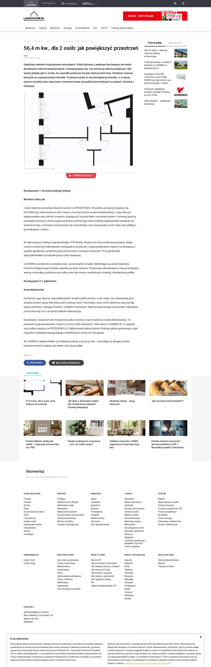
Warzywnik (129, 524)
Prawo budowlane (66, 563)
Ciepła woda (30, 521)
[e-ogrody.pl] (69, 3)
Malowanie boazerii (67, 511)
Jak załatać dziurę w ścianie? (105, 566)
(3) (83, 175)
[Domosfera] (49, 3)
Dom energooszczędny (69, 589)
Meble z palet (131, 515)
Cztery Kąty (29, 563)
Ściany (27, 531)
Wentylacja (62, 582)
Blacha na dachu (65, 521)
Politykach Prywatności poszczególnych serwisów (147, 663)
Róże (127, 566)
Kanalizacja (62, 585)
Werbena (128, 595)
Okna (26, 508)
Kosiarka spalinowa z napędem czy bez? (135, 542)
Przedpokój (96, 511)
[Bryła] (88, 3)
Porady (27, 498)
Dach (26, 515)
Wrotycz (128, 534)
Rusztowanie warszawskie (70, 515)
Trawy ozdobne (132, 546)
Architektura (82, 28)
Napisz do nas (31, 618)
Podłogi (61, 498)
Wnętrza (55, 28)
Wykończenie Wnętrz (68, 502)
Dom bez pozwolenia (68, 560)
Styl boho (95, 521)
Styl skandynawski (100, 524)
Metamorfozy (97, 518)
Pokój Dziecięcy (166, 505)
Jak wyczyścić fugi (100, 569)
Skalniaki (128, 505)
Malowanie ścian (65, 505)
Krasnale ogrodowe (134, 531)
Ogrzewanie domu (33, 524)
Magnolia (129, 537)
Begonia (128, 563)
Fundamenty (30, 527)
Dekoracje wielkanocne (169, 521)
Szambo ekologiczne (68, 524)
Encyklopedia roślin (134, 527)
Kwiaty (127, 598)
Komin (27, 505)
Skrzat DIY (96, 560)
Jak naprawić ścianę (101, 579)
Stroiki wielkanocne (168, 524)
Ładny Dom (29, 560)
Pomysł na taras (166, 566)
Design (68, 28)
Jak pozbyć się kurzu (101, 572)
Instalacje (28, 534)
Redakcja (28, 621)
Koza (59, 572)
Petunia (128, 592)
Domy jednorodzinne (168, 560)
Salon (93, 498)
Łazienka (95, 502)
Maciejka (128, 579)
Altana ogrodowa (132, 502)
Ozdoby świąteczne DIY (170, 508)
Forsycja (128, 582)
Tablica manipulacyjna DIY (104, 585)
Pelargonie (129, 585)
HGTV (104, 28)
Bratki (127, 589)
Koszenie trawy (132, 518)
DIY (95, 28)
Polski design (165, 518)
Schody (27, 502)
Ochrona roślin (131, 511)
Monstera (129, 498)
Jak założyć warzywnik (102, 576)
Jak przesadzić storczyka (104, 563)
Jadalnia (95, 515)
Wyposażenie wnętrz (168, 502)
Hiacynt (128, 560)
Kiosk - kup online (140, 16)
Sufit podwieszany (66, 518)
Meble (161, 498)
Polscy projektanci (167, 511)
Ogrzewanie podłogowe (69, 576)
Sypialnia (95, 505)
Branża (161, 563)
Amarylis (128, 576)
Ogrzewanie (63, 569)
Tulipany (128, 569)
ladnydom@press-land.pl (36, 612)
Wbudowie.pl (63, 566)
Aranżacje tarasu (132, 521)
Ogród (43, 28)
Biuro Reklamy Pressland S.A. (38, 615)
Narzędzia (62, 508)
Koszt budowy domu (34, 511)
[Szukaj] (175, 3)
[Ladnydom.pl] (31, 3)
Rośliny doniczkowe (134, 508)
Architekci (163, 515)
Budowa (30, 28)
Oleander (128, 572)
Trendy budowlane (122, 28)
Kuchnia (95, 508)
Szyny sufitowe (65, 579)
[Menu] (183, 3)
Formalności (30, 518)
